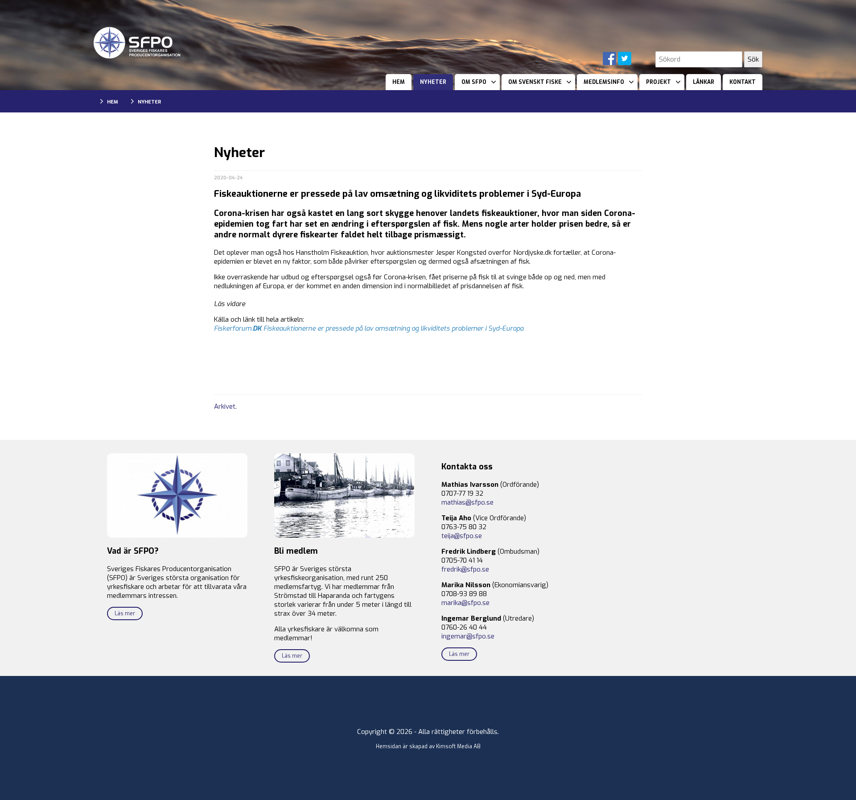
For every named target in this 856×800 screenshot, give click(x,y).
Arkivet (224, 406)
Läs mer (125, 613)
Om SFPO (473, 82)
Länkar (703, 82)
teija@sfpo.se (461, 535)
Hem (398, 82)
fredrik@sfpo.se (465, 569)
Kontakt (742, 82)
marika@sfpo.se (465, 602)
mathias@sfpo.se (467, 502)
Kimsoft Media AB (458, 746)
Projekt (658, 82)
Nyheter (433, 82)
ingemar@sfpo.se (467, 636)
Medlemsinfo (604, 82)
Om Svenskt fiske (535, 82)
